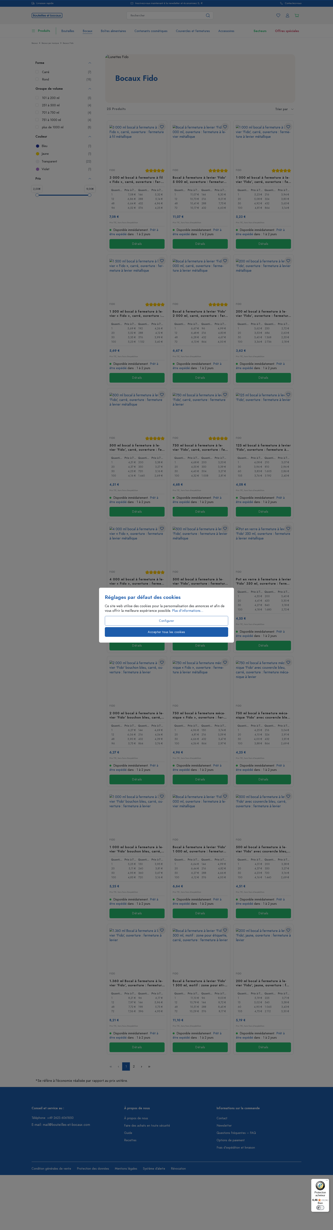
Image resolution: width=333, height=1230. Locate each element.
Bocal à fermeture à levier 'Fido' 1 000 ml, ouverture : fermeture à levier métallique (199, 849)
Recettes (130, 1140)
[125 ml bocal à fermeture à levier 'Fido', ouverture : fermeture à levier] (263, 412)
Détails (137, 244)
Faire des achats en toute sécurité (147, 1125)
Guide (128, 1133)
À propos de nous (136, 1118)
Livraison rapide (45, 3)
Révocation (178, 1169)
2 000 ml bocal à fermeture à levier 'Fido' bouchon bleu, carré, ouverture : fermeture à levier (136, 715)
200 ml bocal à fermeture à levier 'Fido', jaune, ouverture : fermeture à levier (263, 983)
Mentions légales (126, 1169)
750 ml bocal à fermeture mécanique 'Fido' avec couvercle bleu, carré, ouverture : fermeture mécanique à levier (263, 715)
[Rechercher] (208, 15)
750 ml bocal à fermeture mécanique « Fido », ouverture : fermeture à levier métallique (199, 715)
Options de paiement (231, 1140)
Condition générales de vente (51, 1169)
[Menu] (327, 1181)
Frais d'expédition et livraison (236, 1147)
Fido (112, 170)
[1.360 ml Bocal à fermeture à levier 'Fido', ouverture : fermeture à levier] (137, 947)
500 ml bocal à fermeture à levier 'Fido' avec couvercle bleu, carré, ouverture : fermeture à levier (262, 849)
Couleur (41, 136)
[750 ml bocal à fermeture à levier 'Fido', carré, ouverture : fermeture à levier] (200, 412)
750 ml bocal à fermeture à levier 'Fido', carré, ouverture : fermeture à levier (200, 447)
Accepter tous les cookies (166, 632)
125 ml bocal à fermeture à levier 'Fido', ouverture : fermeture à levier (263, 447)
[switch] (320, 1207)
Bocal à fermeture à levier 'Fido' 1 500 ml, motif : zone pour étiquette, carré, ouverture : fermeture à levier (200, 983)
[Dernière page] (149, 1066)
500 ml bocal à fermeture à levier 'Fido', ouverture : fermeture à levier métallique (200, 581)
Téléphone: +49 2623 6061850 (53, 1118)
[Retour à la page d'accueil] (47, 15)
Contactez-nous (293, 3)
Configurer (166, 621)
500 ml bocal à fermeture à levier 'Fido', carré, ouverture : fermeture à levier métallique (136, 447)
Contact (222, 1118)
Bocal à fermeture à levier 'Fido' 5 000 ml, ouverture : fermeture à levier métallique (199, 180)
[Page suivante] (141, 1066)
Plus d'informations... (187, 610)
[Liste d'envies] (278, 15)
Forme (39, 63)
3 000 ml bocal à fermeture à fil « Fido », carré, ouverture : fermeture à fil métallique (136, 180)
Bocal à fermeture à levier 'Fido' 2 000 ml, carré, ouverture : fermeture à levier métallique (199, 313)
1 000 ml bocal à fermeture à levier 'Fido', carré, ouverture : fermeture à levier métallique (263, 180)
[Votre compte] (287, 15)
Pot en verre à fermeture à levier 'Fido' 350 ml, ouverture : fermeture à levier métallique (263, 581)
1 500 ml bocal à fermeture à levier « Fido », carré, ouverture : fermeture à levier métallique (136, 313)
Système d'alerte (154, 1169)
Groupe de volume (49, 89)
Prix (38, 179)
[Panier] (296, 15)
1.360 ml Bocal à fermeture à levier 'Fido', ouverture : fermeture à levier (136, 983)
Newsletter (224, 1125)
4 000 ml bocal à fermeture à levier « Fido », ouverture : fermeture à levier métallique (136, 581)
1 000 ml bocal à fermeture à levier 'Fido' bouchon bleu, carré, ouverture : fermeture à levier (136, 849)
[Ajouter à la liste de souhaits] (162, 127)
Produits (44, 31)
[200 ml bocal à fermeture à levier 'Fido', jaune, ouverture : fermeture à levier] (263, 947)
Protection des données (93, 1169)
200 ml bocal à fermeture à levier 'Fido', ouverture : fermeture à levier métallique (263, 313)
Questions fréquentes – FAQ (236, 1133)
